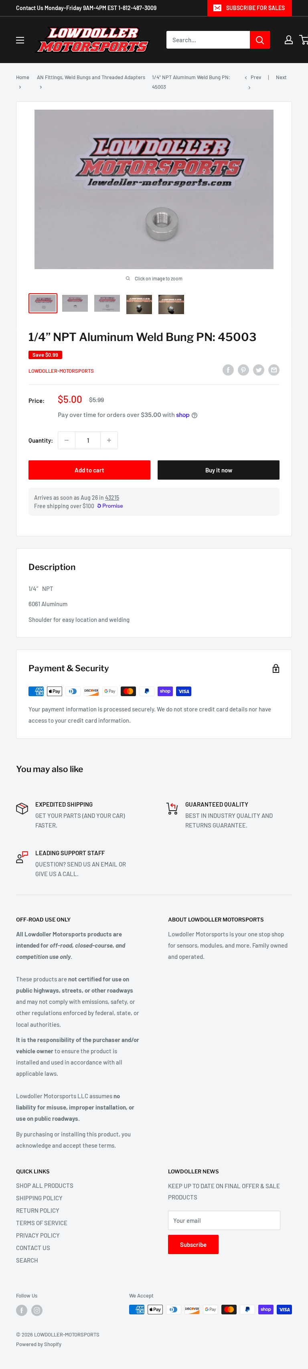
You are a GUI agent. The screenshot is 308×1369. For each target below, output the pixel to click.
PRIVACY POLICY (38, 1235)
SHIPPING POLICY (39, 1197)
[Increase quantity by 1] (109, 440)
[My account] (289, 39)
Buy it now (218, 470)
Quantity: (40, 440)
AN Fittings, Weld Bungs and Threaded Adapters (91, 77)
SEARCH (27, 1260)
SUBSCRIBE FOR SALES (255, 7)
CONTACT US (33, 1247)
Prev (256, 77)
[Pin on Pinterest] (243, 370)
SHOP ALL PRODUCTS (44, 1185)
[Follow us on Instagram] (37, 1310)
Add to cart (89, 470)
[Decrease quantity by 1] (66, 440)
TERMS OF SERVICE (41, 1222)
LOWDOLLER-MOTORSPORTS (61, 371)
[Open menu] (20, 40)
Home (22, 77)
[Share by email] (274, 370)
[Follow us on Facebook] (21, 1310)
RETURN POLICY (37, 1210)
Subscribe (193, 1244)
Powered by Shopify (38, 1344)
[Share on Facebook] (228, 370)
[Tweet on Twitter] (258, 370)
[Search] (260, 40)
